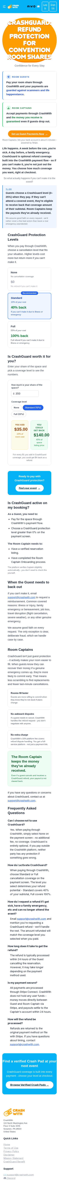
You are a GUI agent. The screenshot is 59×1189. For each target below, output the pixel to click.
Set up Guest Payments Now (29, 133)
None (16, 407)
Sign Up (53, 6)
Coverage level (19, 401)
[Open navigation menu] (4, 6)
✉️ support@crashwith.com (18, 1174)
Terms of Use (10, 1147)
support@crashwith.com (21, 597)
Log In (45, 6)
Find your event (29, 488)
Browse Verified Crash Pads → (29, 1084)
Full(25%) (19, 414)
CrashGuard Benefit (14, 1161)
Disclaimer (9, 1154)
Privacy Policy (11, 1151)
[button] (39, 6)
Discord (10, 1178)
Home (6, 1144)
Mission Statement (13, 1158)
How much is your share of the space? (26, 386)
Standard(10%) (33, 407)
